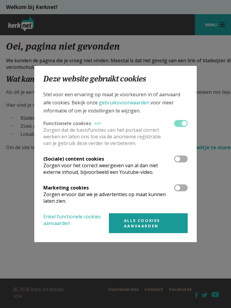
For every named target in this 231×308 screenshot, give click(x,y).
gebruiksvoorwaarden (124, 102)
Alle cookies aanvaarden (142, 223)
